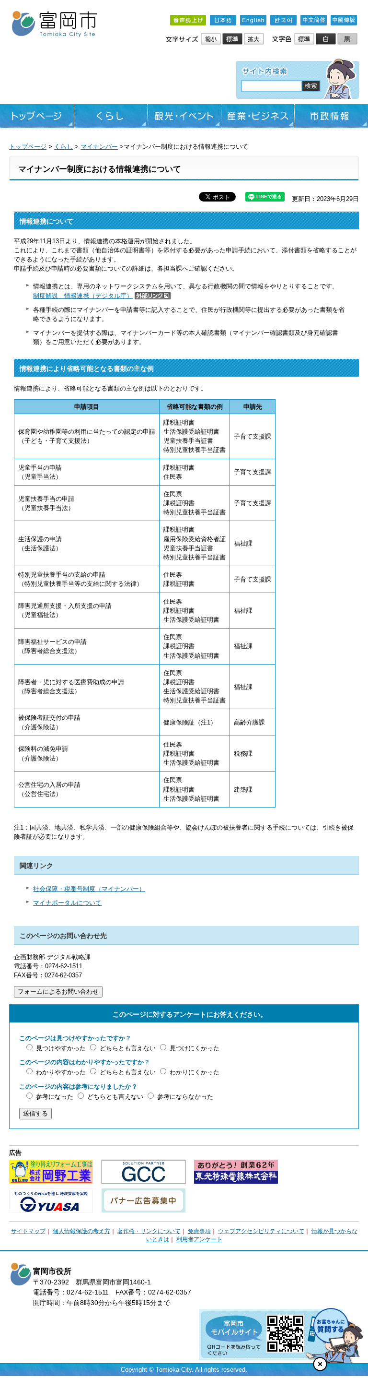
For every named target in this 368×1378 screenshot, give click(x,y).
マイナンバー (99, 146)
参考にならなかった (185, 1096)
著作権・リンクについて (149, 1231)
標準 (233, 39)
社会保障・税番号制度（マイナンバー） (89, 888)
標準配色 (305, 39)
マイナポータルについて (67, 902)
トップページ (37, 116)
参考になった (54, 1096)
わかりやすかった (61, 1072)
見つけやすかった (61, 1048)
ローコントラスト (348, 39)
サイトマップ (28, 1231)
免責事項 (199, 1231)
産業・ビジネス (258, 116)
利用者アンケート (199, 1239)
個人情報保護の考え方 (81, 1231)
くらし (111, 116)
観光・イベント (184, 116)
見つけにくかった (194, 1048)
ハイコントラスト (326, 39)
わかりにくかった (194, 1072)
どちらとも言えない (128, 1048)
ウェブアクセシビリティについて (261, 1231)
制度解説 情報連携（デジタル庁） (83, 295)
